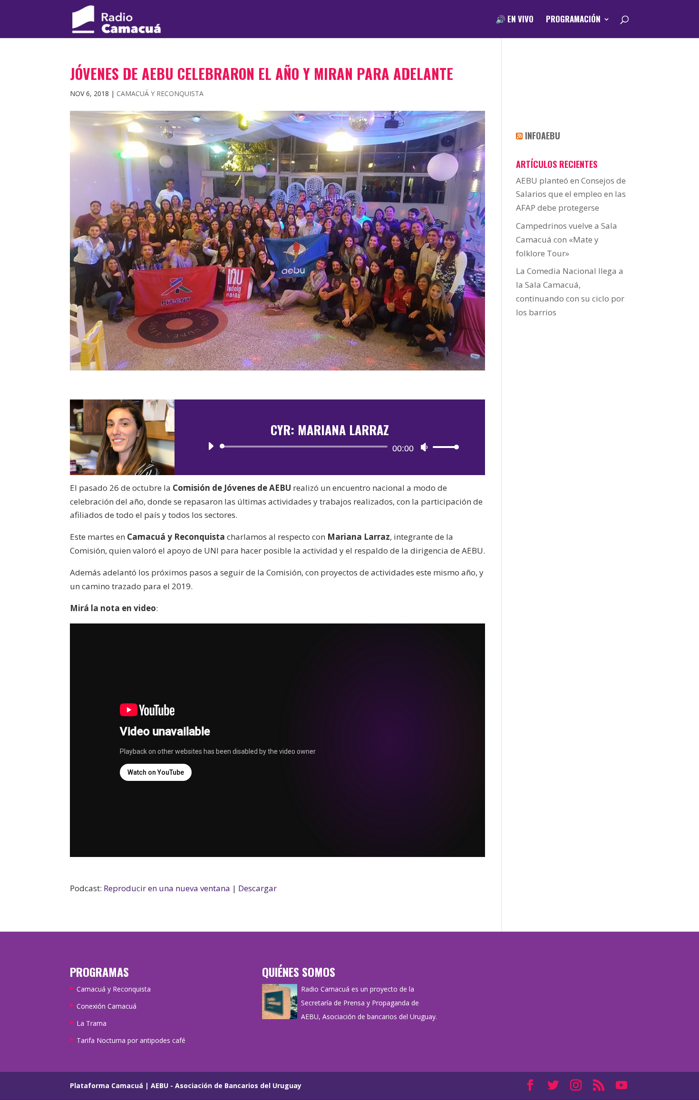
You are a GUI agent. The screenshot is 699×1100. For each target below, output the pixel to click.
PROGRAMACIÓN (573, 20)
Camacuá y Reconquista (160, 93)
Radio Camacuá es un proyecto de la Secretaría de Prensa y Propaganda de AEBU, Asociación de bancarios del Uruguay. (369, 1002)
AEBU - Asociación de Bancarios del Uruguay (226, 1085)
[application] (329, 446)
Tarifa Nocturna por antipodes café (131, 1040)
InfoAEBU (542, 135)
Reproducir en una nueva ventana (167, 888)
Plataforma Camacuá (106, 1085)
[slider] (443, 446)
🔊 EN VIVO (514, 20)
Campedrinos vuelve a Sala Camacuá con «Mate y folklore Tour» (566, 239)
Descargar (257, 888)
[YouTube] (621, 1086)
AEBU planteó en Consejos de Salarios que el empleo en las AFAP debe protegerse (571, 194)
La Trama (92, 1023)
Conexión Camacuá (106, 1006)
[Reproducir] (210, 446)
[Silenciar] (424, 447)
